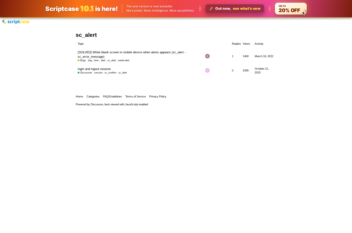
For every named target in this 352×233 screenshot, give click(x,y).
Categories (93, 96)
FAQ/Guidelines (112, 96)
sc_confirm (110, 72)
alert (103, 60)
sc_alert (111, 60)
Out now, (235, 8)
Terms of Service (135, 96)
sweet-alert (123, 60)
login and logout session (94, 69)
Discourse (97, 104)
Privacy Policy (157, 96)
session (98, 72)
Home (79, 96)
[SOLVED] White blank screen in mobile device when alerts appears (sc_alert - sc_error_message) (132, 54)
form (96, 60)
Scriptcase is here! (81, 8)
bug (90, 60)
